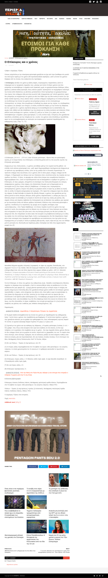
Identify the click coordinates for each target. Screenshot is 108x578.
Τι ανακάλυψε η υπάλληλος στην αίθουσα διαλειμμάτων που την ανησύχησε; (91, 253)
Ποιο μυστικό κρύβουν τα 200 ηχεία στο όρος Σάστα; (92, 307)
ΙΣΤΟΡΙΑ (8, 23)
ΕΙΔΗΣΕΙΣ (61, 18)
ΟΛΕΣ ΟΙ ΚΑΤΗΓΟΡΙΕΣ (13, 18)
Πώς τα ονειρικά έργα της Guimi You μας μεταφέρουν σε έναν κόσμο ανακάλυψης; (92, 262)
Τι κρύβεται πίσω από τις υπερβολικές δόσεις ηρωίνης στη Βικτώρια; (92, 289)
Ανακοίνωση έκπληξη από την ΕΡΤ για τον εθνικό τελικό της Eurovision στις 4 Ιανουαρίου (58, 514)
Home (6, 1)
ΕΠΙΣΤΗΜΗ (87, 18)
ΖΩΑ (56, 18)
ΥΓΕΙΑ (80, 18)
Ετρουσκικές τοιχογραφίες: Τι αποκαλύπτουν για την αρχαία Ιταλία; (90, 364)
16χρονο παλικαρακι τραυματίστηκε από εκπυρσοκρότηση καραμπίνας (34, 514)
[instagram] (101, 1)
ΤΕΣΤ (36, 18)
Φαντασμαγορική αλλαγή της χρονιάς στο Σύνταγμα (14, 536)
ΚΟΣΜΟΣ (68, 18)
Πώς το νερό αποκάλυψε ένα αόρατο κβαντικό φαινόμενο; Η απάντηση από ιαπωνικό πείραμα (92, 281)
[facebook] (90, 1)
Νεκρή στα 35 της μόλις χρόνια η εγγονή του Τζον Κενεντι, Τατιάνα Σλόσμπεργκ (58, 538)
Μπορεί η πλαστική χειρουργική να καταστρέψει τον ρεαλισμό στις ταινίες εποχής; (92, 235)
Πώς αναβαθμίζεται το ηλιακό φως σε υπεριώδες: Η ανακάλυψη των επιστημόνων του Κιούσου (14, 514)
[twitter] (94, 1)
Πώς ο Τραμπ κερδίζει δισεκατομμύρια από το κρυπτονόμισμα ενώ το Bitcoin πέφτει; (92, 336)
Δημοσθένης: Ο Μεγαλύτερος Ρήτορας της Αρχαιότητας (38, 311)
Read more (89, 239)
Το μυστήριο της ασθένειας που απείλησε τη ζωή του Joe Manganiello (58, 491)
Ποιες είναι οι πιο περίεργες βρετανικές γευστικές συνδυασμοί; (14, 491)
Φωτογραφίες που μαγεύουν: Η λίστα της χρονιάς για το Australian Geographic (92, 326)
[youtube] (97, 1)
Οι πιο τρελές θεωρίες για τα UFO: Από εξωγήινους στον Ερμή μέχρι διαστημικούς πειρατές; (92, 318)
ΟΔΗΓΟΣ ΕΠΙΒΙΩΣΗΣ (27, 18)
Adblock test (10, 402)
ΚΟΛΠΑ (75, 18)
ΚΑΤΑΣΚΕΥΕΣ (27, 23)
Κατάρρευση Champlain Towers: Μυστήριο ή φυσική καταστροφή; (92, 298)
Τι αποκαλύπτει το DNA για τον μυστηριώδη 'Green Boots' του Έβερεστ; (92, 243)
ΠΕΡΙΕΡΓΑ (42, 18)
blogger (66, 557)
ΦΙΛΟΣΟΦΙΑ (95, 18)
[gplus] (103, 576)
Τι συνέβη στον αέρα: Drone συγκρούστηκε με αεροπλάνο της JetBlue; (35, 491)
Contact (16, 1)
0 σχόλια (84, 240)
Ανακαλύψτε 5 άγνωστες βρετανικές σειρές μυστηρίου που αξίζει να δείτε (92, 271)
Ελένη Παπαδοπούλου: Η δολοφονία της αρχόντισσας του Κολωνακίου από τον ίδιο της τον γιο (36, 539)
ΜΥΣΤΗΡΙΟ (50, 18)
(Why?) (18, 402)
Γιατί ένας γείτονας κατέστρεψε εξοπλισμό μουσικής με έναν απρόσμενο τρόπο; (91, 345)
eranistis (12, 398)
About (10, 1)
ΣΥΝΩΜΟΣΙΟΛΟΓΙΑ (17, 23)
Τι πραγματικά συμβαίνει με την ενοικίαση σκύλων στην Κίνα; (91, 353)
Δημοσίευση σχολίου (12, 564)
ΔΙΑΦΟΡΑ (11, 58)
